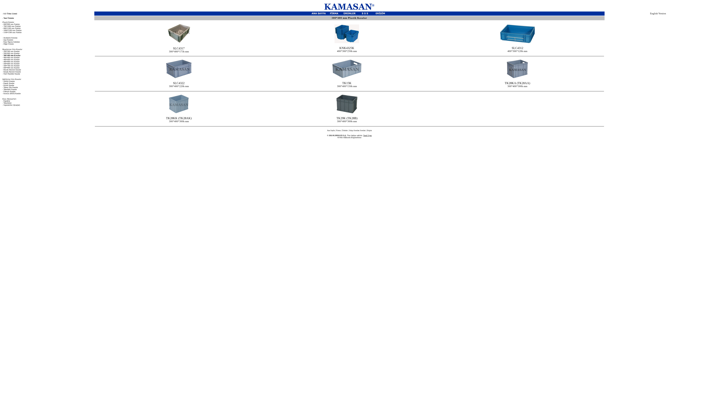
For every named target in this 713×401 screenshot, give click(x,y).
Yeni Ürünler (9, 18)
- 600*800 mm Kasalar (10, 68)
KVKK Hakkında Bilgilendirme (349, 137)
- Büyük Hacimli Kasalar (11, 70)
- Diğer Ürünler (8, 44)
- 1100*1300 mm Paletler (12, 32)
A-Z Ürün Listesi (10, 14)
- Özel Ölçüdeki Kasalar (11, 74)
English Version (658, 13)
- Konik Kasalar (8, 85)
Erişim (369, 130)
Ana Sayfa (331, 130)
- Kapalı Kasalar (8, 83)
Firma (338, 130)
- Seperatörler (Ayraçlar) (11, 105)
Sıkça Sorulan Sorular (357, 130)
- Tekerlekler (7, 103)
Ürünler (345, 130)
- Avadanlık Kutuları (9, 38)
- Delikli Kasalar (8, 81)
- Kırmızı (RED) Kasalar (11, 93)
